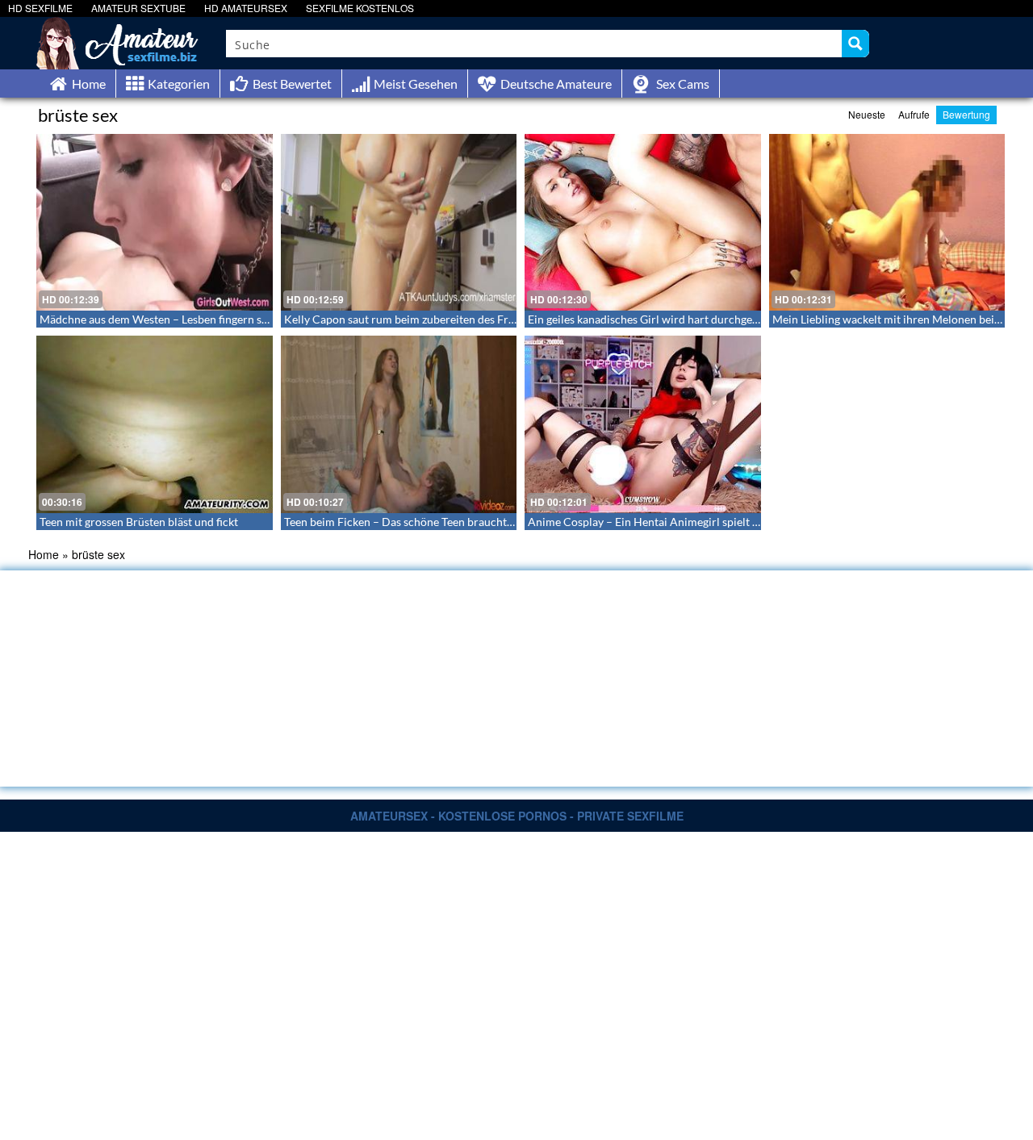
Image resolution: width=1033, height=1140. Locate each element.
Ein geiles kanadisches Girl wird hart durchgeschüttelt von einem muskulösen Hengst (739, 319)
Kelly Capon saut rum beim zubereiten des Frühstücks (418, 319)
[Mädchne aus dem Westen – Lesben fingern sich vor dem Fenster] (154, 222)
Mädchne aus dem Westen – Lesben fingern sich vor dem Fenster (200, 319)
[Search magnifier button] (855, 43)
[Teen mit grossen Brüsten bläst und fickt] (154, 424)
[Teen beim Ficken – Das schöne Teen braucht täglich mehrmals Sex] (399, 424)
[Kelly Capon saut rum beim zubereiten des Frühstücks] (399, 222)
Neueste (866, 114)
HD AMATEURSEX (245, 8)
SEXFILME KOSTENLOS (360, 8)
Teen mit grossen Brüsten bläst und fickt (139, 521)
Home (43, 554)
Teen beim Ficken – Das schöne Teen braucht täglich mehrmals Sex (449, 521)
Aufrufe (914, 114)
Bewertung (966, 114)
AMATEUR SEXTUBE (138, 8)
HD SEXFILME (40, 8)
